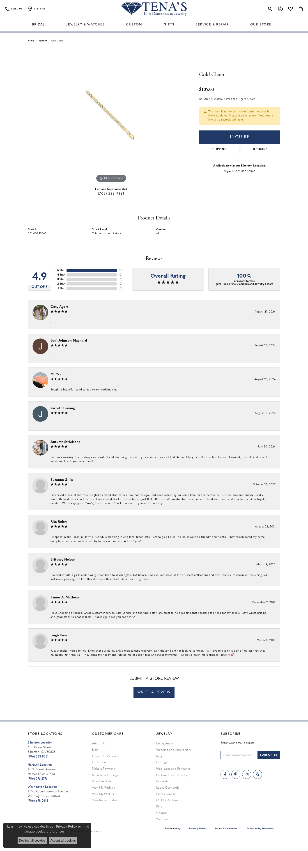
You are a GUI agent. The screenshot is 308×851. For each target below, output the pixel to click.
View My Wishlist (103, 787)
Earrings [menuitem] (161, 762)
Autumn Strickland (65, 442)
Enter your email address (238, 742)
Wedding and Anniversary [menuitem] (173, 749)
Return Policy (172, 829)
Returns (260, 149)
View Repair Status (104, 800)
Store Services (101, 781)
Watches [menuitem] (162, 819)
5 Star (61, 270)
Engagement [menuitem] (164, 743)
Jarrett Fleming (63, 408)
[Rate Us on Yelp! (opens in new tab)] (257, 774)
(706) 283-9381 (111, 194)
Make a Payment (103, 768)
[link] (14, 9)
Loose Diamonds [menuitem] (167, 787)
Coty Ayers (60, 307)
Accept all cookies (63, 840)
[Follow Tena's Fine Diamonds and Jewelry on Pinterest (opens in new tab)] (235, 774)
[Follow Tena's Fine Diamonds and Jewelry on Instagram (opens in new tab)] (246, 774)
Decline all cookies (32, 840)
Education (99, 762)
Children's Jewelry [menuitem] (168, 800)
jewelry (43, 41)
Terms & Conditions (226, 829)
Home (31, 41)
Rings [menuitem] (159, 756)
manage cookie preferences (44, 831)
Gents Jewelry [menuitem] (166, 794)
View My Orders (103, 794)
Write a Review (153, 692)
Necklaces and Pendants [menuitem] (173, 768)
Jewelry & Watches (85, 24)
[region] (111, 116)
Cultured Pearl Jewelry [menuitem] (171, 775)
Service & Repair (212, 24)
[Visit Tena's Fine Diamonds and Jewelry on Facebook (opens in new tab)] (225, 774)
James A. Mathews (65, 597)
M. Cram (57, 374)
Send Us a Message (105, 775)
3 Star (61, 279)
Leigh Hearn (60, 635)
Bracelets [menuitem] (162, 781)
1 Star (61, 288)
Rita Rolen (59, 522)
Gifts (169, 24)
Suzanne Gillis (62, 480)
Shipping (219, 149)
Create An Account (105, 756)
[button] (36, 9)
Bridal (38, 24)
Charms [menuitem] (161, 813)
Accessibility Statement (260, 829)
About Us (98, 743)
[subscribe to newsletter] (268, 755)
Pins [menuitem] (159, 806)
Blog (95, 749)
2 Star (61, 284)
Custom (134, 24)
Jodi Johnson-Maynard (69, 340)
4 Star (61, 275)
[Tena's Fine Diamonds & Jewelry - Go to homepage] (154, 9)
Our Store (260, 24)
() (121, 270)
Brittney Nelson (63, 559)
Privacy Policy (197, 829)
